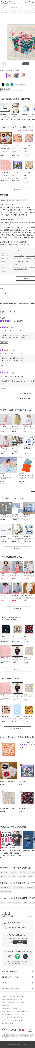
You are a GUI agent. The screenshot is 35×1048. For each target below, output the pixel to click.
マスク (3, 903)
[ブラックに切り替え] (6, 145)
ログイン (30, 916)
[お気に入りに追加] (9, 104)
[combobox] (17, 7)
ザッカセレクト (5, 887)
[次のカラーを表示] (10, 172)
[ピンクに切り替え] (2, 172)
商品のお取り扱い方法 (20, 269)
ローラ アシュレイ (6, 891)
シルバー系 (22, 876)
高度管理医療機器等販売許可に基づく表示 (13, 1014)
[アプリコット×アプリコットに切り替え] (17, 145)
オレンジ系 (12, 876)
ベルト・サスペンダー (14, 903)
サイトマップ (5, 1020)
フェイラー (14, 12)
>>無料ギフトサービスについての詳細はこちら (14, 244)
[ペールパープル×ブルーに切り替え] (17, 172)
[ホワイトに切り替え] (7, 145)
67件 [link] (33, 153)
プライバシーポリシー (16, 996)
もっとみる (17, 189)
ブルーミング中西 (18, 887)
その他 (30, 876)
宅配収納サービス (6, 1023)
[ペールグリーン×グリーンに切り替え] (29, 172)
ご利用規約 (5, 996)
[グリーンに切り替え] (7, 172)
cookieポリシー (6, 1005)
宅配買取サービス (15, 1020)
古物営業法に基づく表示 (8, 1011)
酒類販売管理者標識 (22, 1011)
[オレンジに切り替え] (9, 172)
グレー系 (22, 872)
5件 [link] (21, 153)
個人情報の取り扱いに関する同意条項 (12, 999)
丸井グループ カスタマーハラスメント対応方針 (14, 1002)
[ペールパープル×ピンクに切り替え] (29, 145)
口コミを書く (26, 398)
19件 (20, 321)
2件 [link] (9, 153)
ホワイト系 (4, 872)
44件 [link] (33, 180)
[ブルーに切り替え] (6, 172)
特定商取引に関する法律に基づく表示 (12, 1008)
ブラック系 (13, 872)
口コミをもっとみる (26, 393)
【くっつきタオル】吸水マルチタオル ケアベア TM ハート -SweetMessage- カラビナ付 (8, 477)
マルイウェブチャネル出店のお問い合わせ (13, 1017)
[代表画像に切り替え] (4, 145)
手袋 (25, 903)
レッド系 (3, 876)
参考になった (4, 342)
